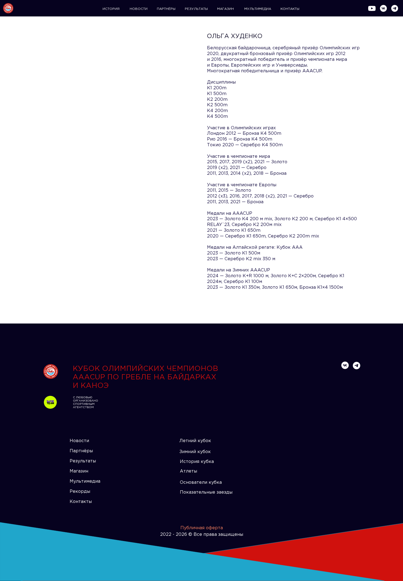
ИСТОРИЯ (111, 8)
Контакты (81, 502)
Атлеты (188, 471)
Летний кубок (195, 441)
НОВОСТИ (138, 8)
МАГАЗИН (225, 8)
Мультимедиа (85, 481)
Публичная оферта (201, 528)
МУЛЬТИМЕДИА (257, 8)
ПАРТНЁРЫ (166, 8)
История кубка (197, 462)
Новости (79, 441)
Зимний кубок (195, 452)
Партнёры (81, 451)
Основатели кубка (201, 482)
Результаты (83, 461)
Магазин (79, 471)
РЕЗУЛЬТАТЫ (196, 8)
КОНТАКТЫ (289, 8)
